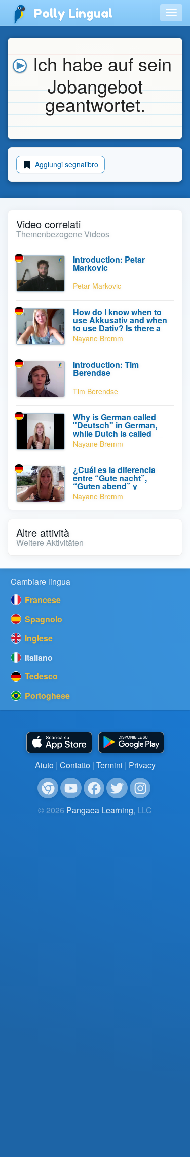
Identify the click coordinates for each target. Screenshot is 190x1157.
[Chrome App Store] (48, 788)
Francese (42, 600)
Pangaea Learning (99, 810)
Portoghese (46, 695)
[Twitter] (117, 788)
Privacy (142, 765)
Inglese (38, 638)
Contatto (75, 765)
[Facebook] (94, 788)
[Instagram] (140, 788)
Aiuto (44, 765)
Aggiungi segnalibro (65, 164)
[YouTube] (71, 788)
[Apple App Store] (59, 742)
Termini (109, 765)
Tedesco (40, 676)
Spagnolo (42, 619)
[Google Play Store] (131, 742)
